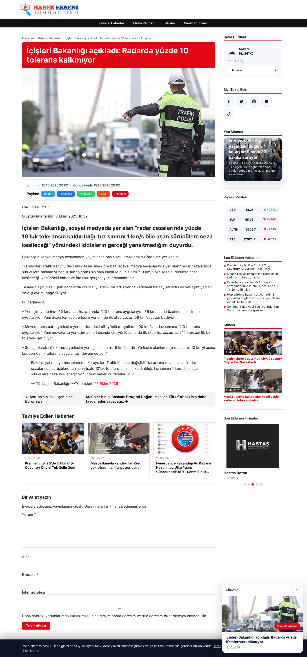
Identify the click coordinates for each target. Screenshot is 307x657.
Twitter (48, 193)
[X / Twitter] (241, 101)
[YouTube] (266, 101)
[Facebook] (229, 101)
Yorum (29, 514)
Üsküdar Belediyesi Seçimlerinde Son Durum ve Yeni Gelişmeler (253, 308)
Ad (26, 556)
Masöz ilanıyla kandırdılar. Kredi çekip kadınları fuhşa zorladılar (253, 275)
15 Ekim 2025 (106, 383)
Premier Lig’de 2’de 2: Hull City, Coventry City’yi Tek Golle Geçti (249, 267)
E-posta (30, 574)
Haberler (28, 38)
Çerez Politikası (196, 23)
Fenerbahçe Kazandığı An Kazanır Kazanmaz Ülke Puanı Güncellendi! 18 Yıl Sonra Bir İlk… (253, 285)
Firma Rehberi (144, 23)
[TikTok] (229, 114)
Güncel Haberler (111, 23)
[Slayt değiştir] (244, 484)
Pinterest (120, 193)
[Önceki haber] (265, 145)
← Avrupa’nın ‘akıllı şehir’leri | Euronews (50, 399)
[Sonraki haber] (274, 145)
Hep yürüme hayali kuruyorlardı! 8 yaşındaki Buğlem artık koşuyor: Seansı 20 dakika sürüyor (254, 298)
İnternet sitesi (33, 592)
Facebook (66, 193)
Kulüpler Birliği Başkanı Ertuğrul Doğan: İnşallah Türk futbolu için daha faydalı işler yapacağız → (146, 399)
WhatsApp (85, 193)
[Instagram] (254, 101)
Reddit (103, 193)
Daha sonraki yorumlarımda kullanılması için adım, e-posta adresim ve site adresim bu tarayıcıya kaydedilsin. (114, 616)
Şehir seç (236, 61)
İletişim (169, 23)
